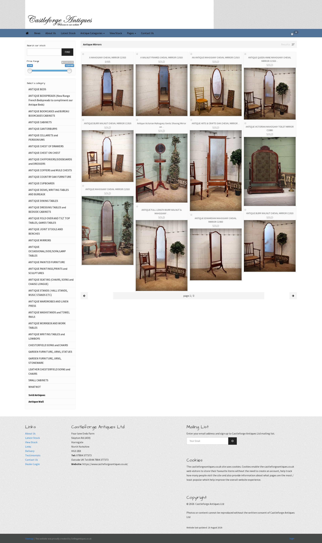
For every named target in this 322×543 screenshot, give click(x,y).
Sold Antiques (37, 395)
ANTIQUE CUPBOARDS (42, 183)
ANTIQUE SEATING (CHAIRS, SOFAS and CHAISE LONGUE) (51, 282)
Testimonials (32, 455)
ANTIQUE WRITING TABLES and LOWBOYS (47, 336)
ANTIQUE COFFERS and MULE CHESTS (50, 170)
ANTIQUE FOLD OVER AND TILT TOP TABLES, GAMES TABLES (49, 220)
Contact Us (147, 33)
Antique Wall (36, 401)
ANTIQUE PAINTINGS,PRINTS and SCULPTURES (48, 271)
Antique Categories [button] (91, 33)
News (37, 33)
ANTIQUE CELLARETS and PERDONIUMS (43, 137)
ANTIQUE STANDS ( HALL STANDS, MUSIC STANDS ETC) (48, 293)
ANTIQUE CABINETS (40, 122)
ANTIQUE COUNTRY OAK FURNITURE (50, 176)
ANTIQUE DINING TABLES (43, 200)
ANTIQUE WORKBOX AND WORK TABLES (47, 325)
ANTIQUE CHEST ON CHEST (44, 152)
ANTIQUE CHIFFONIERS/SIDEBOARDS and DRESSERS (50, 161)
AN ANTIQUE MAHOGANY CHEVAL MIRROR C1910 (215, 57)
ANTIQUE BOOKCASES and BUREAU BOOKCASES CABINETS (49, 113)
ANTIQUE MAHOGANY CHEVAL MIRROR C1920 (107, 189)
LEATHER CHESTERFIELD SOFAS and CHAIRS (49, 371)
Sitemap (29, 538)
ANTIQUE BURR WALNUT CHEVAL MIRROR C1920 (107, 123)
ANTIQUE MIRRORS (40, 240)
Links (28, 446)
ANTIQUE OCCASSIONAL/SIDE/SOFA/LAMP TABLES (47, 251)
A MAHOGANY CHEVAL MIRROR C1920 (107, 57)
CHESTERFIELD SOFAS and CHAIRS (48, 345)
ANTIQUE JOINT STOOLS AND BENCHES (46, 231)
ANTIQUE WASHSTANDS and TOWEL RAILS (49, 314)
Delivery (29, 451)
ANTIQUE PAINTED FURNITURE (47, 262)
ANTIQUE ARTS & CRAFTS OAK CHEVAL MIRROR (216, 123)
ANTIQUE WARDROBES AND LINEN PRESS (48, 303)
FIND (67, 52)
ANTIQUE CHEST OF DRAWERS (46, 146)
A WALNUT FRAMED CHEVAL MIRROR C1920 (161, 57)
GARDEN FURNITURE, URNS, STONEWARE (45, 360)
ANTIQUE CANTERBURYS (43, 128)
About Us (50, 33)
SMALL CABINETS (38, 380)
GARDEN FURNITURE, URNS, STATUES (50, 351)
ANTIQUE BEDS (37, 89)
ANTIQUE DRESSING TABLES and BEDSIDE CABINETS (47, 209)
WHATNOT (35, 386)
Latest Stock (68, 33)
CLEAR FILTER (68, 62)
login (292, 538)
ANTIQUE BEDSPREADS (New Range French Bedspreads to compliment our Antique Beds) (51, 100)
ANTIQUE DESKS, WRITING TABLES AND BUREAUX (49, 192)
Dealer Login (32, 464)
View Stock (116, 33)
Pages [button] (130, 33)
